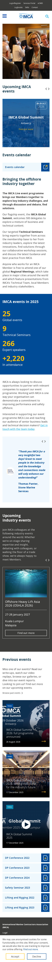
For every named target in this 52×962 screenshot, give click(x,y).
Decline (36, 956)
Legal (4, 932)
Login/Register (15, 3)
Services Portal (29, 3)
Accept (15, 956)
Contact (35, 7)
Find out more (26, 633)
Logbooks (18, 7)
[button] (46, 89)
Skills (27, 7)
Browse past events (11, 693)
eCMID (40, 3)
